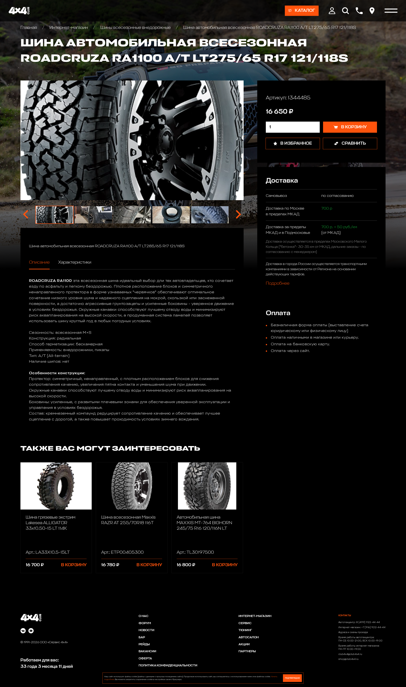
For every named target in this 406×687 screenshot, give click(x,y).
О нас (143, 616)
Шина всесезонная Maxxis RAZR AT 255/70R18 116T (128, 520)
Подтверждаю (292, 678)
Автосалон (249, 637)
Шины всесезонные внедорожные (135, 28)
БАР (142, 637)
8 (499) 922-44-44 (368, 622)
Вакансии (147, 651)
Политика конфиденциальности (168, 665)
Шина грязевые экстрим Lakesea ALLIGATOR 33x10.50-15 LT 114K (50, 523)
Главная (29, 28)
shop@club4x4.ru (348, 659)
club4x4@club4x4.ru (350, 654)
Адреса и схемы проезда (353, 632)
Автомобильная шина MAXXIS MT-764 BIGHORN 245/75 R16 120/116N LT (204, 523)
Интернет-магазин (69, 28)
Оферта (145, 658)
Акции (244, 644)
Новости (146, 630)
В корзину (74, 565)
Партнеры (247, 651)
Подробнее (277, 283)
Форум (145, 623)
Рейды (144, 644)
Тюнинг (245, 630)
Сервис (245, 623)
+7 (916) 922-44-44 (373, 627)
